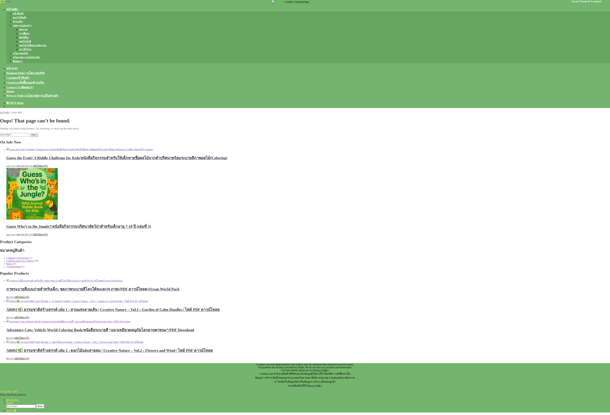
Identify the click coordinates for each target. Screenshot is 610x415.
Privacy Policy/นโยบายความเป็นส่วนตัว (32, 95)
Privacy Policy (321, 370)
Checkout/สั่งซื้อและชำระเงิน (25, 82)
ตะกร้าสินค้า (20, 17)
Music (9, 263)
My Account (12, 399)
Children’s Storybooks (17, 258)
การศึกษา (24, 33)
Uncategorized (13, 266)
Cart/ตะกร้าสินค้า (18, 78)
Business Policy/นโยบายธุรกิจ (25, 73)
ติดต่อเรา (18, 61)
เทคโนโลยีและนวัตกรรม (33, 45)
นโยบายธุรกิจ (20, 53)
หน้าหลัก (12, 9)
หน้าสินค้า (18, 13)
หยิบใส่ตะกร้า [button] (40, 166)
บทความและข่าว (22, 25)
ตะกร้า (11, 410)
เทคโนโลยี (25, 41)
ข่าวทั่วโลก (25, 49)
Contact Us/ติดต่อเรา (20, 87)
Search (9, 402)
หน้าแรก (12, 68)
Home (10, 91)
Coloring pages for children (20, 260)
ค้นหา (34, 135)
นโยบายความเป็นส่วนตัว (26, 57)
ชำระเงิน (18, 21)
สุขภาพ (23, 29)
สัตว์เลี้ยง (24, 37)
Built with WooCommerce (13, 394)
